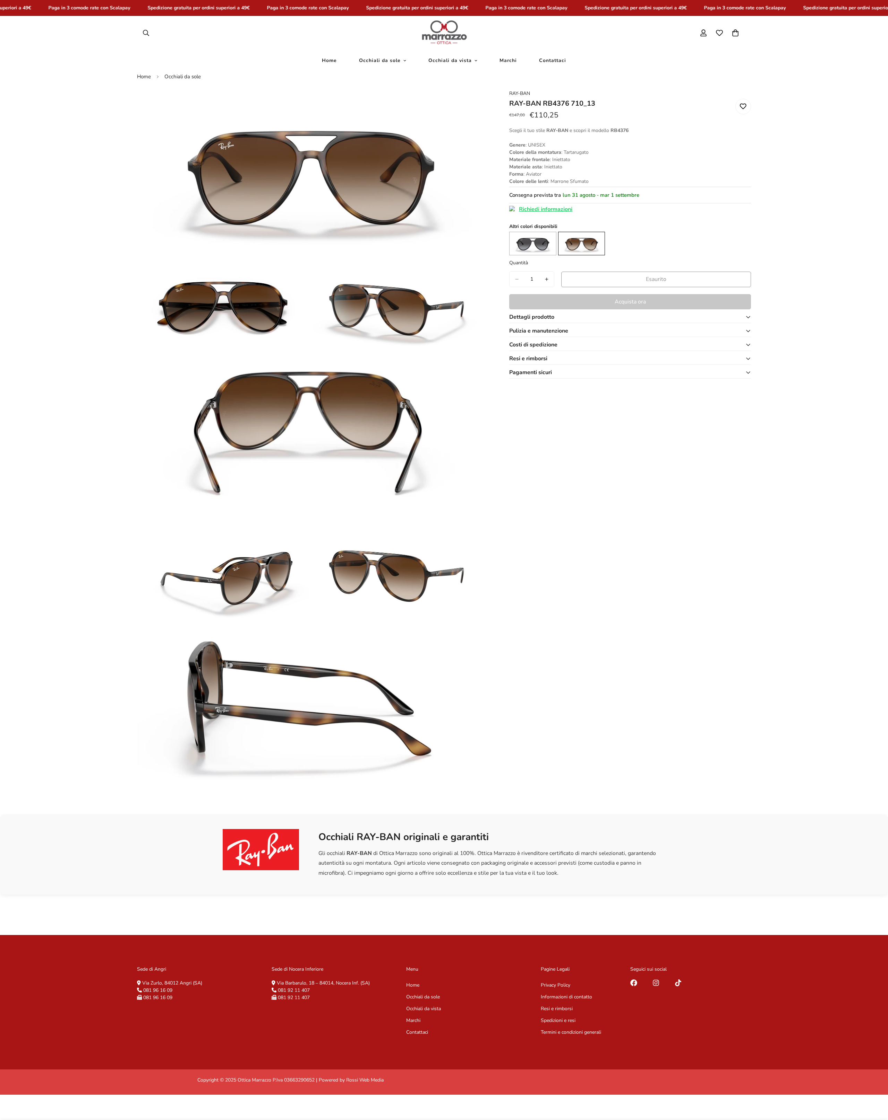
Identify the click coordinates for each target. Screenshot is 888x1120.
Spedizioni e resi (558, 1020)
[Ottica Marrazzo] (444, 33)
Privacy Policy (555, 985)
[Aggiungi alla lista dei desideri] (743, 106)
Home (329, 60)
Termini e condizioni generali (571, 1032)
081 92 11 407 (294, 990)
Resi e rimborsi (557, 1008)
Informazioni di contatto (566, 997)
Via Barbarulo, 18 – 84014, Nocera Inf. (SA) (323, 983)
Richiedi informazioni (545, 209)
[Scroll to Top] (874, 1082)
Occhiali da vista (450, 60)
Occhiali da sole (380, 60)
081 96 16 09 (157, 990)
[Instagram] (655, 982)
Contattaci (552, 60)
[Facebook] (633, 982)
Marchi (508, 60)
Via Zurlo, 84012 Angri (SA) (172, 983)
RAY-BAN (519, 93)
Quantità (518, 262)
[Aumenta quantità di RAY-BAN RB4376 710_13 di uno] (546, 279)
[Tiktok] (678, 982)
